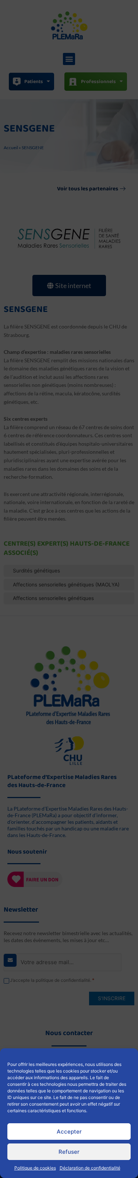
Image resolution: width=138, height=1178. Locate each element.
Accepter (69, 1131)
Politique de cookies (35, 1168)
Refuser (69, 1151)
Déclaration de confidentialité (90, 1168)
